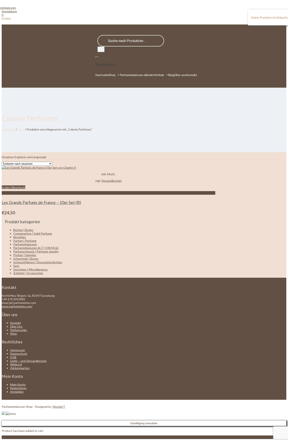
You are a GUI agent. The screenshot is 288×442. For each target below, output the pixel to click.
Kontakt (191, 75)
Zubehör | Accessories (28, 273)
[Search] (101, 49)
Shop (112, 75)
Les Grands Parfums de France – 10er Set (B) (41, 202)
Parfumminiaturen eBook (136, 75)
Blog (171, 75)
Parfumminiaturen (25, 244)
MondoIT (59, 406)
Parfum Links (18, 330)
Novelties (19, 237)
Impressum (17, 350)
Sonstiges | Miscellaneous (30, 269)
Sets (16, 266)
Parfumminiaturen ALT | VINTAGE (36, 248)
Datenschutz (18, 353)
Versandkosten (111, 180)
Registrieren (18, 388)
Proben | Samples (24, 255)
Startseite (102, 75)
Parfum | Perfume (24, 240)
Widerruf (16, 364)
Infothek (158, 75)
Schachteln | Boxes (26, 258)
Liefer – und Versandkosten (28, 361)
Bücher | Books (23, 230)
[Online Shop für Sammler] (9, 8)
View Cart (8, 437)
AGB (13, 357)
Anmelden (17, 391)
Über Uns (16, 326)
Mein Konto (18, 384)
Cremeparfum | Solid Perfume (32, 233)
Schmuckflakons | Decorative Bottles (37, 262)
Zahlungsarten (20, 368)
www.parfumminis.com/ (17, 306)
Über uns (180, 75)
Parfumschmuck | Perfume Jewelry (36, 251)
